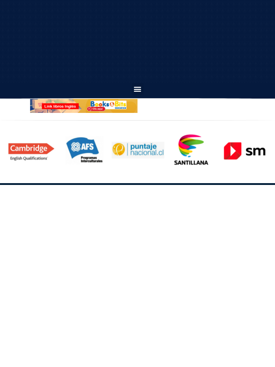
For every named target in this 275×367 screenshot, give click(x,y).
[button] (138, 89)
